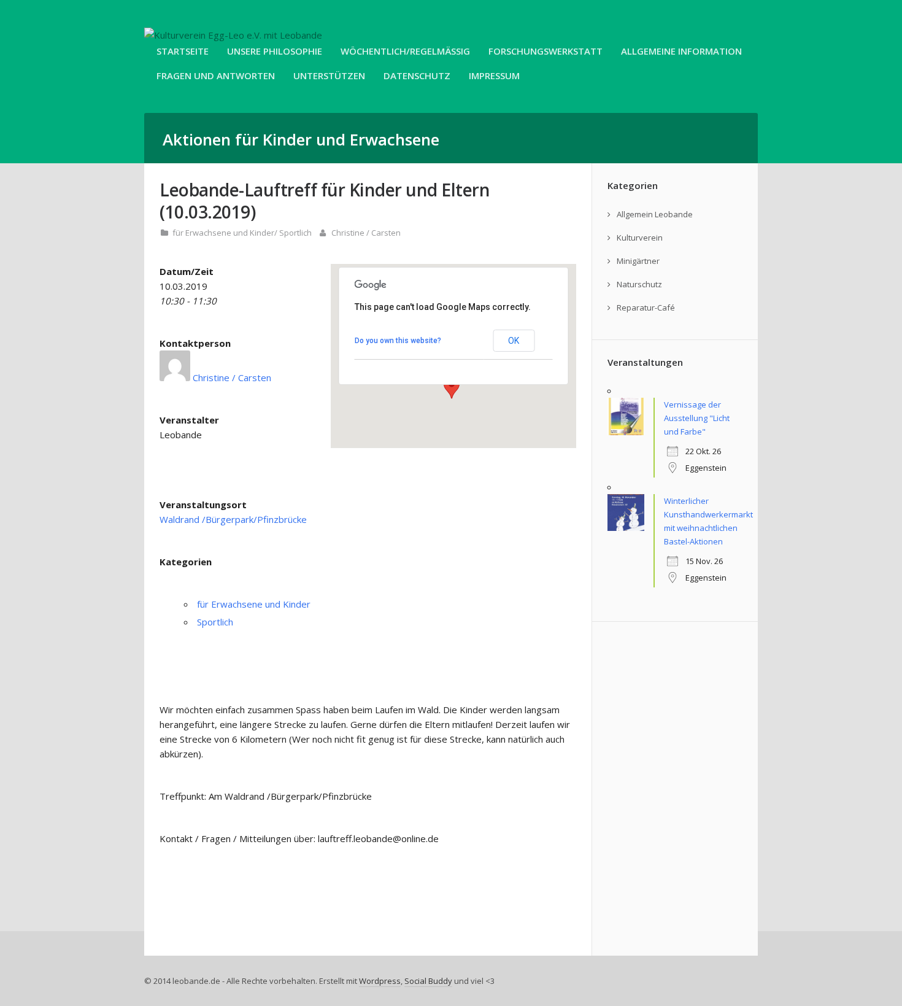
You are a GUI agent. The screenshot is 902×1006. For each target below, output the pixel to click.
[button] (452, 387)
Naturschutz (639, 284)
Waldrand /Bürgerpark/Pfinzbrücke (233, 519)
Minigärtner (638, 260)
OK (513, 341)
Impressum (494, 75)
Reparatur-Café (646, 307)
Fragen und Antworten (215, 75)
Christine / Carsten (366, 232)
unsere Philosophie (274, 50)
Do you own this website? (398, 340)
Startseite (182, 50)
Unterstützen (329, 75)
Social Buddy (428, 980)
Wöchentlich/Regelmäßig (405, 50)
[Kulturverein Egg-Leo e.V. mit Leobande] (233, 35)
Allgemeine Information (681, 50)
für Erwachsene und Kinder (223, 232)
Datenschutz (417, 75)
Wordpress (380, 980)
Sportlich (295, 232)
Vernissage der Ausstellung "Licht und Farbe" (697, 418)
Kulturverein (640, 237)
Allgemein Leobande (655, 214)
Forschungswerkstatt (545, 50)
